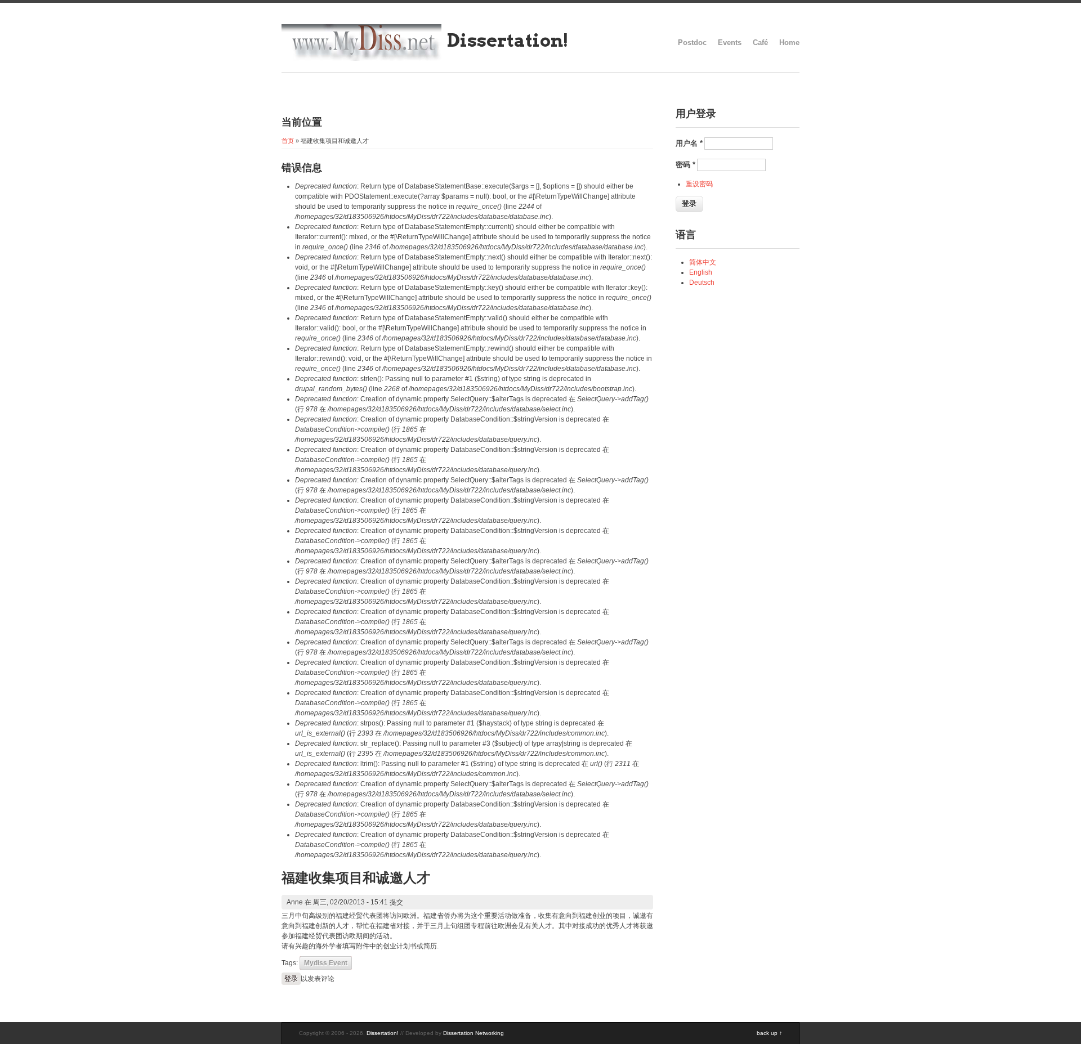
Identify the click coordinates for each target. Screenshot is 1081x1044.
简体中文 (702, 262)
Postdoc (692, 42)
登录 (291, 979)
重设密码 (699, 184)
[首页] (361, 58)
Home (789, 42)
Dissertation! (508, 40)
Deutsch (701, 282)
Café (760, 42)
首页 (288, 140)
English (700, 272)
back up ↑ (769, 1033)
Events (729, 42)
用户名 (689, 143)
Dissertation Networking (473, 1033)
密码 (685, 164)
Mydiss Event (325, 963)
